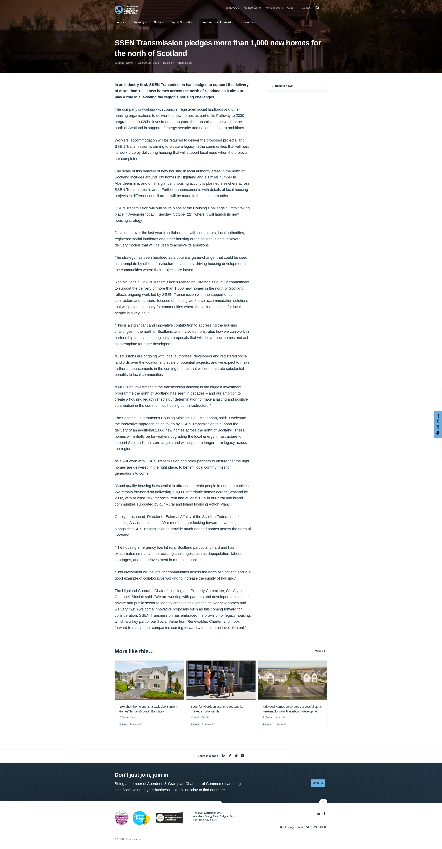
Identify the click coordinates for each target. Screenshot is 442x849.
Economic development (215, 22)
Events (119, 22)
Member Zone (252, 7)
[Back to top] (323, 803)
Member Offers (274, 7)
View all (320, 651)
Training (138, 22)
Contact (306, 7)
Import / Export (180, 22)
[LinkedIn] (318, 813)
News (157, 22)
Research (247, 22)
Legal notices (133, 839)
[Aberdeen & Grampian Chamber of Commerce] (126, 10)
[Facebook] (325, 813)
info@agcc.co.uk (292, 827)
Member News (124, 62)
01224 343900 (318, 827)
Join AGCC (232, 7)
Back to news (283, 85)
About (290, 7)
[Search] (317, 8)
